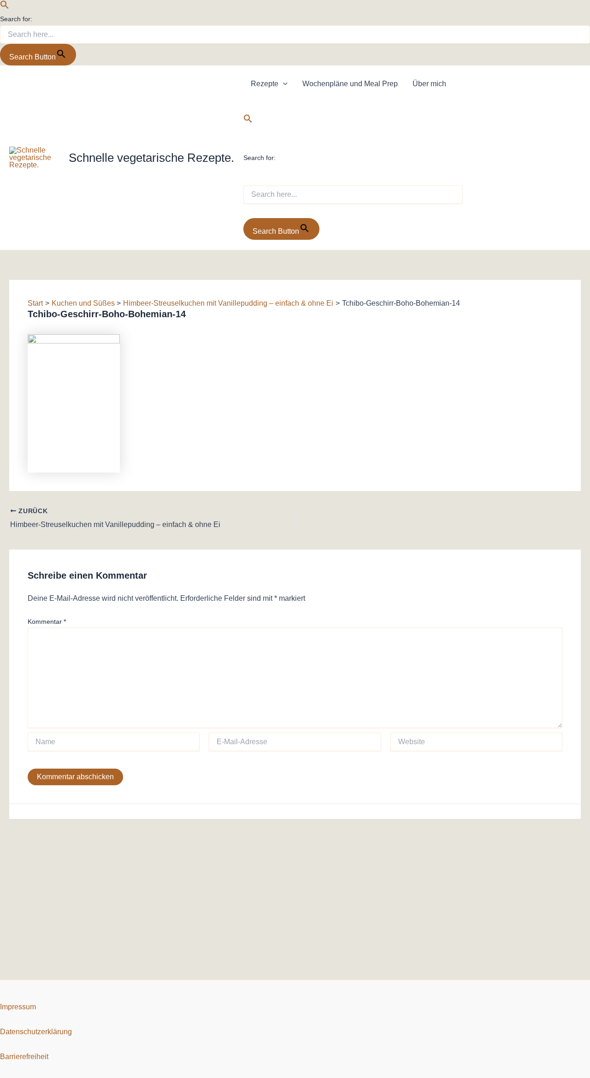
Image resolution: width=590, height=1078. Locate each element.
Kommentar (47, 621)
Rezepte (264, 84)
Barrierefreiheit (24, 1056)
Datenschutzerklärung (36, 1032)
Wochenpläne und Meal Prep (350, 84)
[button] (4, 7)
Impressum (18, 1007)
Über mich (429, 84)
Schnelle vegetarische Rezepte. (151, 158)
